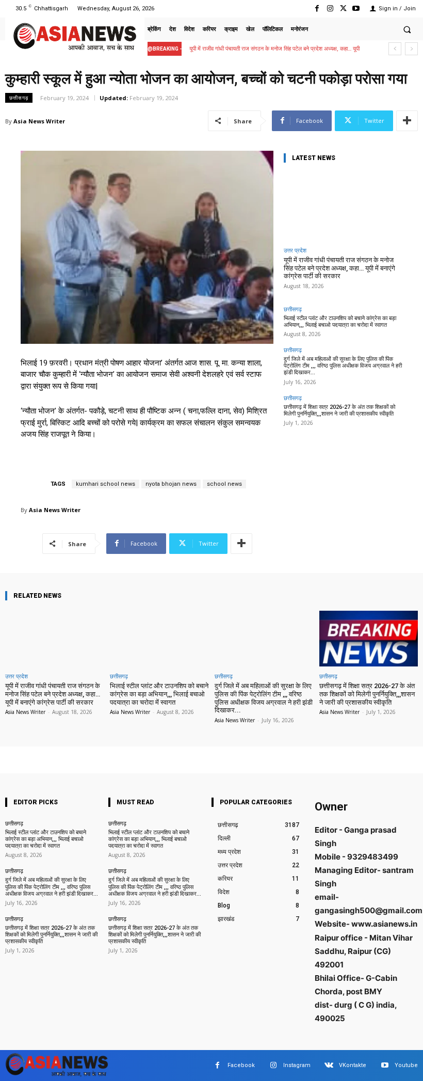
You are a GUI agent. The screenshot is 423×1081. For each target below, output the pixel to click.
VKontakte (352, 1065)
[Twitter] (343, 8)
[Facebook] (317, 8)
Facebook (241, 1065)
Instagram (297, 1065)
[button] (407, 29)
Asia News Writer (39, 121)
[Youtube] (356, 8)
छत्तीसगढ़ (18, 97)
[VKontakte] (329, 1065)
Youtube (406, 1065)
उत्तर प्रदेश (295, 250)
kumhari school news (105, 484)
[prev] (394, 48)
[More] (407, 120)
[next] (411, 48)
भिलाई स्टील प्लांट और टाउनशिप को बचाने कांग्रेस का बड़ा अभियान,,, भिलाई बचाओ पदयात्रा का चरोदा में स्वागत (340, 321)
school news (224, 484)
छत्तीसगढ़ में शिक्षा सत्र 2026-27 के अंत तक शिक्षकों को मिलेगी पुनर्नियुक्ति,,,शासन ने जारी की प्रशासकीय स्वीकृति (339, 410)
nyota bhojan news (171, 484)
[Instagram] (329, 8)
